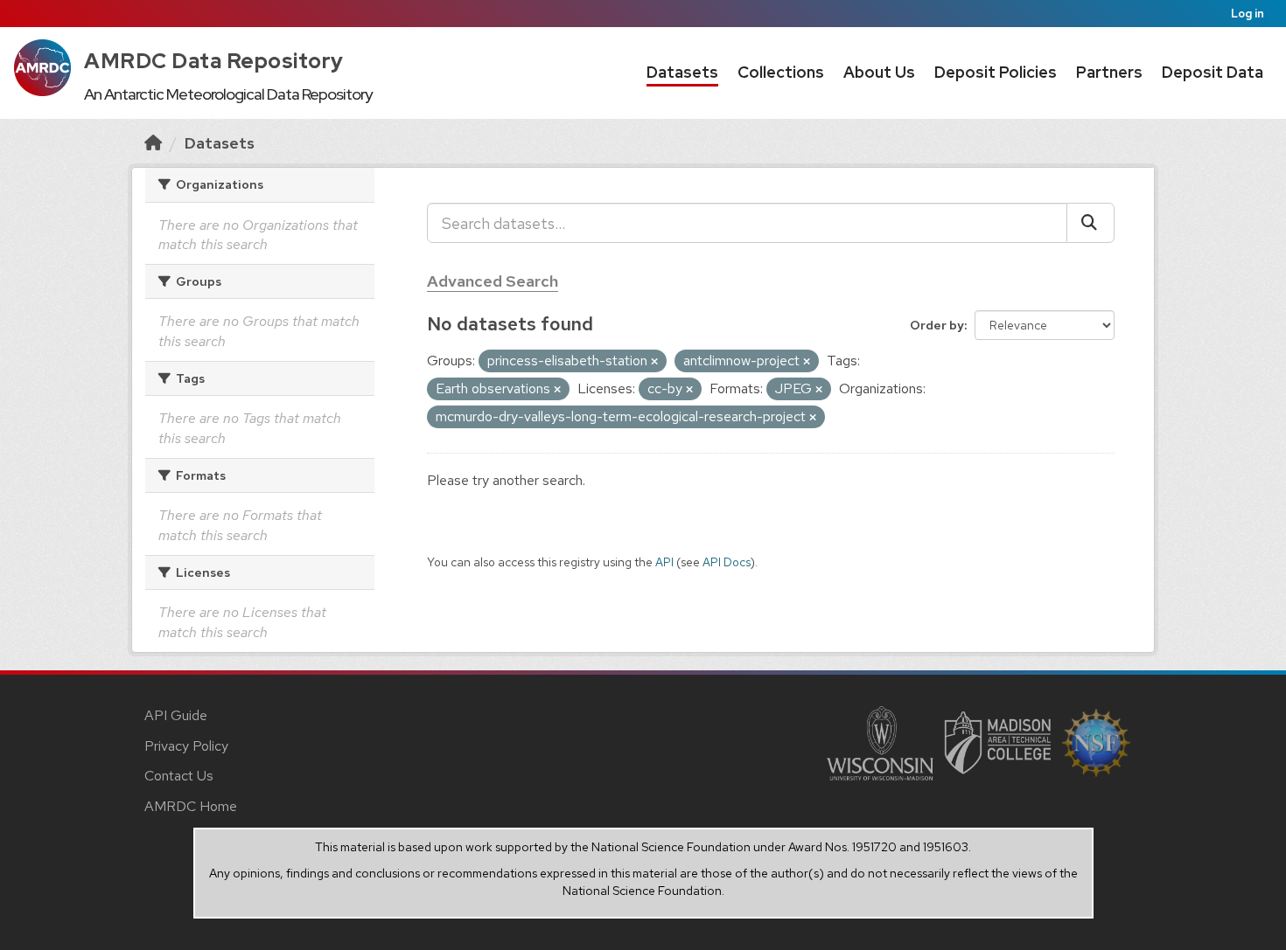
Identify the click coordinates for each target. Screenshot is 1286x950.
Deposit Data (1212, 72)
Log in (1247, 13)
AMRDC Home (190, 806)
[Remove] (654, 362)
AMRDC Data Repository (214, 60)
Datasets (682, 72)
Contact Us (178, 775)
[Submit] (1090, 223)
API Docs (726, 562)
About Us (879, 72)
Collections (780, 72)
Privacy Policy (186, 746)
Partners (1109, 72)
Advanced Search (492, 281)
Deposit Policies (995, 72)
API (664, 562)
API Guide (175, 715)
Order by (937, 325)
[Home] (153, 143)
